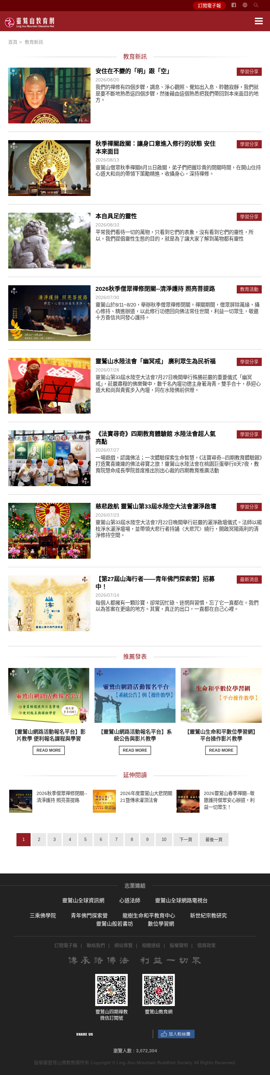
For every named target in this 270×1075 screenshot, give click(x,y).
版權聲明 (179, 945)
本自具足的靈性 (116, 216)
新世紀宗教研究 (208, 915)
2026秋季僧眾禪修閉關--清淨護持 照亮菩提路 (155, 289)
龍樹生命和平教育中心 (148, 915)
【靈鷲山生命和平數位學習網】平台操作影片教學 (221, 741)
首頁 (12, 42)
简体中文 (249, 7)
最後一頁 (214, 839)
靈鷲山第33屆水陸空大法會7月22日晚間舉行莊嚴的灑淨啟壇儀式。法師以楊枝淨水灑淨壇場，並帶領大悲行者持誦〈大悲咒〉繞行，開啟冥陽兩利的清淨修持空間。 (178, 529)
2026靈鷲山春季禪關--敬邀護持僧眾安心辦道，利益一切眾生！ (229, 800)
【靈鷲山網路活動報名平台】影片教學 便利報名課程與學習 (49, 741)
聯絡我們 (96, 945)
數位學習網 (161, 924)
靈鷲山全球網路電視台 (181, 900)
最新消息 (249, 579)
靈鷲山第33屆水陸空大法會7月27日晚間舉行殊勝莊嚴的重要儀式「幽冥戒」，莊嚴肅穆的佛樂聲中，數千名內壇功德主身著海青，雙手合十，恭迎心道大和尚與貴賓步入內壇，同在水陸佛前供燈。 (178, 384)
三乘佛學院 (43, 915)
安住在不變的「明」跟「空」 (134, 71)
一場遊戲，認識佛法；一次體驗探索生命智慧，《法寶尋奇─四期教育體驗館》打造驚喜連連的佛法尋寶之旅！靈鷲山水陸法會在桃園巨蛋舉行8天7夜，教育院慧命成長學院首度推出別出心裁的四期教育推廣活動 (178, 464)
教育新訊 (34, 42)
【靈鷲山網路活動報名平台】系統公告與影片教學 (135, 741)
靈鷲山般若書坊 (114, 924)
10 (164, 839)
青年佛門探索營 (89, 915)
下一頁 (185, 839)
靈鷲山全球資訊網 (83, 900)
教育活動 (249, 289)
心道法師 (129, 900)
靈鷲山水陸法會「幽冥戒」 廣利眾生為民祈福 (155, 361)
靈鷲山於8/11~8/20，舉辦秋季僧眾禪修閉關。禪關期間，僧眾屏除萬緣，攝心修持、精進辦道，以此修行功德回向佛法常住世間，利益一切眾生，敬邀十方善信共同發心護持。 (177, 311)
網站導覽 (123, 945)
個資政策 (206, 945)
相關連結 (151, 945)
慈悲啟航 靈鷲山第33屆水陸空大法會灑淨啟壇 (155, 506)
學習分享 (249, 71)
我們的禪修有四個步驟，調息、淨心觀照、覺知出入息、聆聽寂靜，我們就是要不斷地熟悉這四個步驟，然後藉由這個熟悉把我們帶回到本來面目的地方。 (176, 93)
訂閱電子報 (209, 5)
